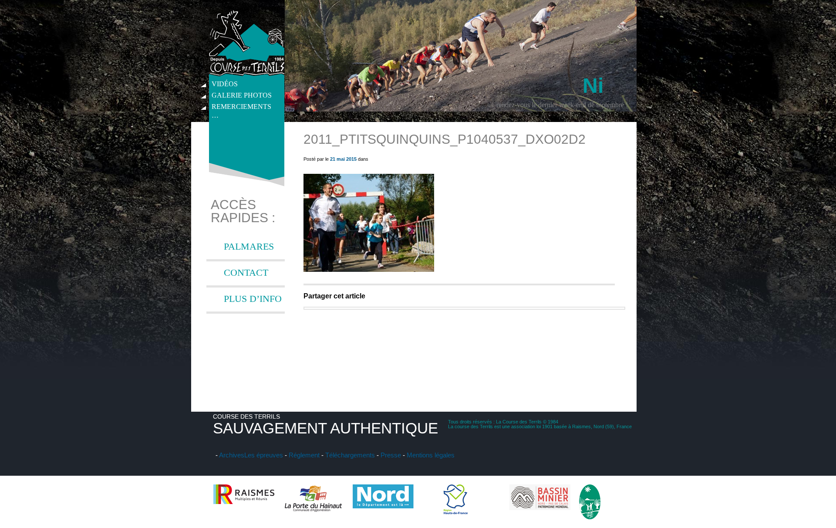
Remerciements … (241, 107)
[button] (368, 223)
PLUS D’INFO (253, 298)
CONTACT (246, 272)
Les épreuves (263, 455)
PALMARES (249, 246)
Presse (391, 455)
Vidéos (225, 84)
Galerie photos (242, 95)
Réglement (304, 455)
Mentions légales (431, 455)
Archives (231, 455)
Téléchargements (350, 455)
